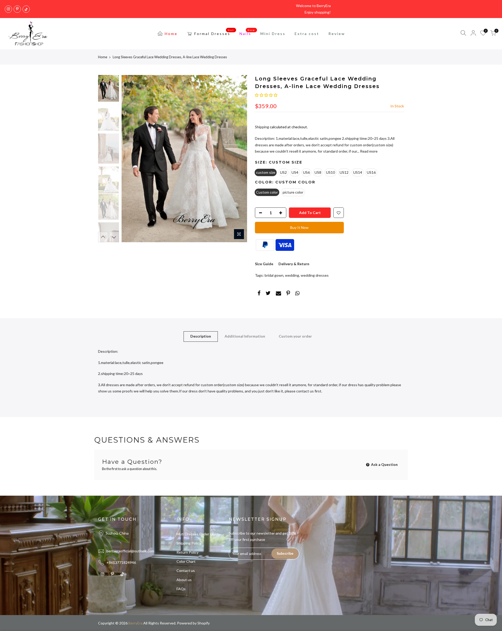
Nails (247, 32)
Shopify (203, 623)
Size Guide (264, 264)
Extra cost (307, 33)
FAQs (181, 589)
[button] (266, 95)
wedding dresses (315, 275)
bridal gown (274, 275)
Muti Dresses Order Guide (198, 534)
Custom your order (295, 336)
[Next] (238, 158)
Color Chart (186, 561)
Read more (368, 151)
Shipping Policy (188, 543)
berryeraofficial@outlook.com (130, 551)
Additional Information (245, 336)
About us (184, 579)
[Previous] (130, 158)
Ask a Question (384, 464)
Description (200, 336)
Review (336, 33)
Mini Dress (273, 33)
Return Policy (187, 552)
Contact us (185, 570)
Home (171, 33)
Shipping (262, 127)
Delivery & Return (293, 264)
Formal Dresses (214, 32)
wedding (292, 275)
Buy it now (299, 227)
